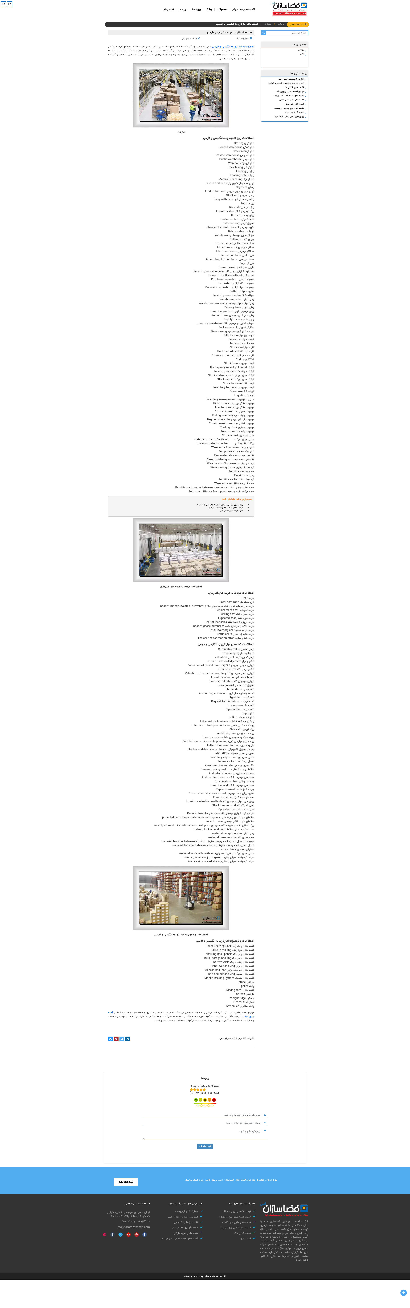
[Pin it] (116, 1039)
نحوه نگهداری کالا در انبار (185, 1228)
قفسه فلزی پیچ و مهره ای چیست (289, 108)
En (9, 4)
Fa (3, 4)
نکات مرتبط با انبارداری (186, 1222)
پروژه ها (196, 9)
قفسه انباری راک (242, 1233)
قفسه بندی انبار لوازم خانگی (291, 100)
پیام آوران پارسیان (193, 1276)
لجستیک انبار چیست (294, 112)
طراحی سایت (218, 1276)
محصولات (222, 9)
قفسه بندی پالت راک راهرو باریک (289, 96)
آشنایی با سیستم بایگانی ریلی (291, 79)
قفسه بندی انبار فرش (294, 104)
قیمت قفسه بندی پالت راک (236, 1212)
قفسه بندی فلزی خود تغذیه (236, 1222)
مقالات (301, 50)
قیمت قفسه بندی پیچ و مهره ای (234, 1217)
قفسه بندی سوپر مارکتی (185, 1233)
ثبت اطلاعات (205, 1146)
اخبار (302, 54)
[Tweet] (121, 1039)
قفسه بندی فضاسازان (243, 9)
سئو (206, 1276)
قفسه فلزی (245, 1239)
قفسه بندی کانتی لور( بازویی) (236, 1228)
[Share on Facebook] (127, 1039)
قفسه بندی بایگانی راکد (293, 87)
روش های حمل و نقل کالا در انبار (289, 117)
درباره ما (183, 9)
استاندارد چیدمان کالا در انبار (183, 1217)
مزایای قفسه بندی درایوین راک (290, 92)
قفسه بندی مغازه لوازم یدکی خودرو (180, 1239)
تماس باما (168, 9)
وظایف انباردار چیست (186, 1212)
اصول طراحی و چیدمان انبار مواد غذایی (286, 83)
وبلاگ (209, 9)
